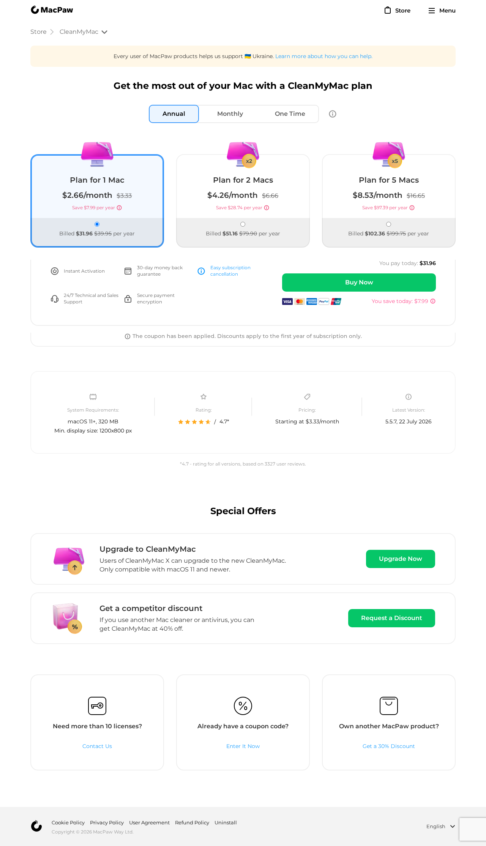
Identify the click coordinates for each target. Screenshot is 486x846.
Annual (174, 113)
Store (38, 31)
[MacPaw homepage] (51, 10)
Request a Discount (391, 618)
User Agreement (149, 822)
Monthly (230, 113)
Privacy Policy (107, 822)
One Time (290, 113)
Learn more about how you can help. (323, 56)
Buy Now (359, 282)
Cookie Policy (68, 822)
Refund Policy (192, 822)
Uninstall (226, 822)
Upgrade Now (400, 558)
